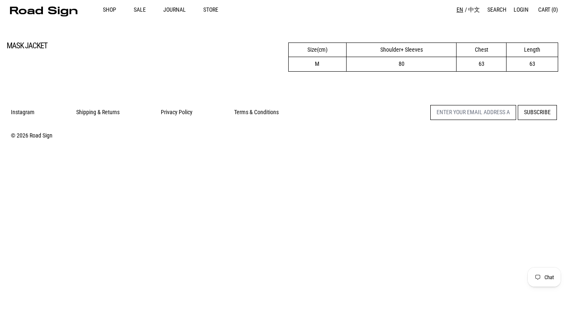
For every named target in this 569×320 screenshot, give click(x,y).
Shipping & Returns (98, 112)
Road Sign (41, 135)
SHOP (109, 9)
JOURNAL (174, 9)
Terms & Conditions (256, 112)
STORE (210, 9)
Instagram (23, 112)
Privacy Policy (176, 112)
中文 (474, 9)
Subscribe (537, 112)
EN (460, 9)
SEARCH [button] (497, 9)
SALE (140, 9)
